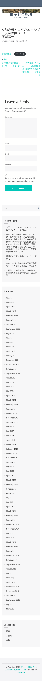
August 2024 (11, 378)
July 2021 (10, 498)
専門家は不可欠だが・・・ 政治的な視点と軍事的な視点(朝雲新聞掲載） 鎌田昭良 (31, 69)
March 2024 (11, 400)
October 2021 (11, 489)
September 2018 (13, 600)
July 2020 (10, 533)
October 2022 (11, 462)
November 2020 (12, 529)
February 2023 (12, 449)
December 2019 (12, 555)
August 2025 (11, 333)
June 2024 (10, 387)
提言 (8, 631)
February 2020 (12, 547)
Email (7, 154)
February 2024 (12, 404)
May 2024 (10, 391)
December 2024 (12, 360)
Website (8, 164)
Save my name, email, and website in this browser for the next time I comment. (20, 179)
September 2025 (13, 329)
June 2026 (10, 302)
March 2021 (11, 511)
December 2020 (12, 524)
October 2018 (11, 595)
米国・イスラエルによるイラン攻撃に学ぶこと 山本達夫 (21, 228)
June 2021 (10, 502)
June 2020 (10, 538)
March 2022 (11, 480)
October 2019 (11, 560)
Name (8, 143)
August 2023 (11, 427)
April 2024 (10, 395)
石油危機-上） (7, 54)
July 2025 (10, 338)
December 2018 (12, 586)
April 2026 (10, 307)
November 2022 (12, 458)
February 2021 (12, 515)
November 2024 (12, 364)
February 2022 (12, 484)
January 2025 (11, 355)
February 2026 (12, 316)
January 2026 (11, 320)
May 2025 (10, 347)
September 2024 (13, 373)
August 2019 (11, 569)
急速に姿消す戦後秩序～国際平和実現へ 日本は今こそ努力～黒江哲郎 (21, 264)
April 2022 (10, 475)
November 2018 (12, 591)
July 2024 (10, 382)
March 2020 (11, 542)
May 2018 (10, 609)
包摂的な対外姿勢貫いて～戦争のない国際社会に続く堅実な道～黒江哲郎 (21, 273)
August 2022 (11, 467)
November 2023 (12, 418)
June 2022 (10, 471)
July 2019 (10, 573)
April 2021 (10, 507)
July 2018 (10, 604)
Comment (8, 117)
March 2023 (11, 444)
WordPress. (21, 672)
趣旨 (5, 59)
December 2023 (12, 413)
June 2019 (10, 578)
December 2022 (12, 453)
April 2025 (10, 351)
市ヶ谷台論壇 (21, 14)
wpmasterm (9, 41)
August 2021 (11, 493)
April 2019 (10, 582)
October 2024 (11, 369)
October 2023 (11, 422)
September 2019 (13, 564)
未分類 (9, 636)
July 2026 (10, 298)
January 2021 (11, 520)
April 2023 (10, 440)
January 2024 (11, 409)
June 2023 (10, 431)
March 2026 (11, 311)
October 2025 (11, 324)
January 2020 (11, 551)
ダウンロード (20, 54)
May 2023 (10, 435)
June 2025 (10, 342)
